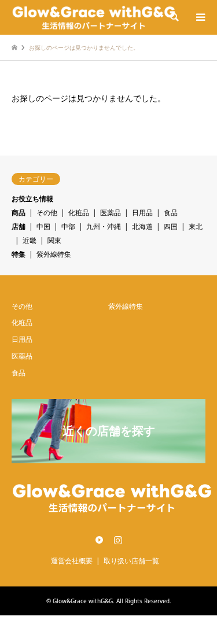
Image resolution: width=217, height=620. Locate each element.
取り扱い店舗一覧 (131, 561)
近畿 (29, 240)
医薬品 (110, 212)
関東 (54, 240)
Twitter (99, 540)
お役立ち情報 (32, 199)
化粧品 (78, 212)
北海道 (142, 226)
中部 (68, 226)
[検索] (173, 17)
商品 (18, 212)
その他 (46, 212)
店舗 (18, 226)
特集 (18, 254)
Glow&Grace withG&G (83, 601)
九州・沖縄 (103, 226)
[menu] (199, 17)
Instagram (118, 540)
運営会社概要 (72, 561)
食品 (171, 212)
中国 (43, 226)
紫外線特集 (53, 254)
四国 (171, 226)
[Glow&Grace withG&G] (94, 17)
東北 (196, 226)
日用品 (142, 212)
